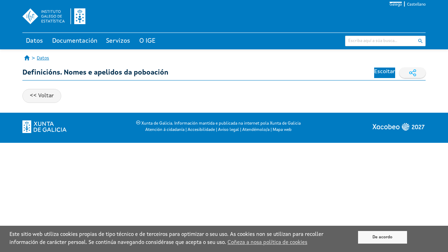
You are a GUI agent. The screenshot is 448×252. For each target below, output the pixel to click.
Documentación (74, 41)
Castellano (416, 5)
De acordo (382, 237)
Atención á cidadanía (164, 130)
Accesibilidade (201, 130)
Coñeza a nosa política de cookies (267, 242)
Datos (34, 41)
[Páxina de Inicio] (26, 58)
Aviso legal (228, 130)
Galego (396, 5)
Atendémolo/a (256, 130)
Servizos (118, 41)
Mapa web (282, 130)
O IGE (147, 41)
